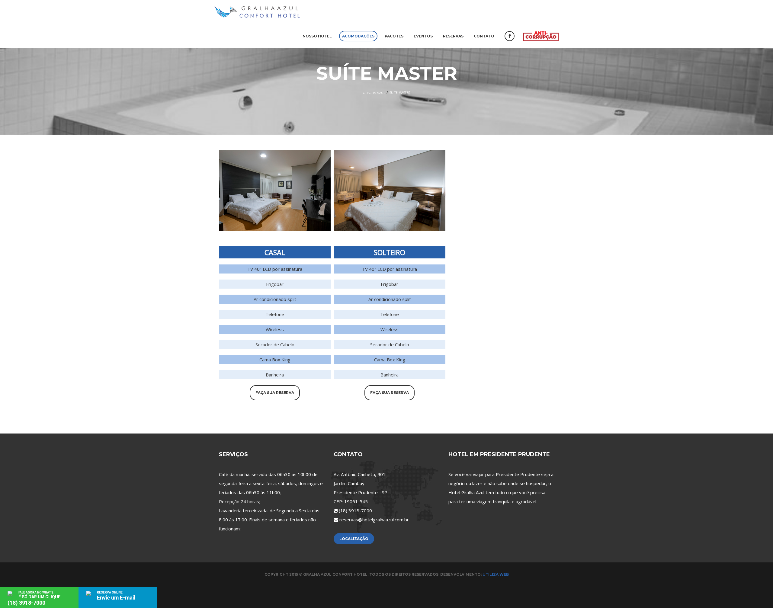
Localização (353, 538)
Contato (484, 36)
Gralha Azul (374, 93)
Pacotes (394, 36)
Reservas (453, 36)
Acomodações (358, 36)
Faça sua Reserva (274, 392)
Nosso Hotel (317, 36)
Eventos (423, 36)
